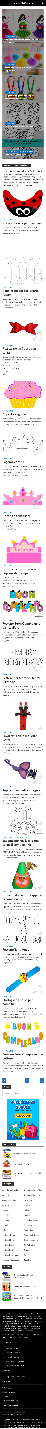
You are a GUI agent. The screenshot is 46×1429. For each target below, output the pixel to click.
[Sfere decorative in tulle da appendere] (23, 61)
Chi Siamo (21, 1335)
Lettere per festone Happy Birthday (21, 680)
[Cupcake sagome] (23, 394)
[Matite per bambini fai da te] (6, 1286)
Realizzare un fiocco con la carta (20, 350)
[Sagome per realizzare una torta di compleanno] (23, 820)
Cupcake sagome (14, 414)
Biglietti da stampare (10, 1401)
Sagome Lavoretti (20, 837)
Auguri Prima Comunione (15, 1377)
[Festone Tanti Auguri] (23, 929)
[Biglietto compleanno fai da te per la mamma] (23, 28)
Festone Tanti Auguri (16, 949)
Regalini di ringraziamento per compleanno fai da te (19, 97)
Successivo (42, 1080)
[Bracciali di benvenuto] (23, 145)
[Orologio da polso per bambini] (23, 980)
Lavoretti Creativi (23, 3)
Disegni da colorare (9, 1396)
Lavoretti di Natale (12, 1348)
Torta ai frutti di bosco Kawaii (19, 126)
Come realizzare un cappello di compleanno (22, 897)
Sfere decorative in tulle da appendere (18, 69)
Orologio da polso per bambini (17, 1002)
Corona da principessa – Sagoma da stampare (19, 571)
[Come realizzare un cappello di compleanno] (23, 875)
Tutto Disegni (7, 1388)
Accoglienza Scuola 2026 (15, 1365)
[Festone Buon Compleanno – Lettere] (23, 1034)
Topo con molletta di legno (21, 790)
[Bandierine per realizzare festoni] (23, 270)
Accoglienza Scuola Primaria (25, 1164)
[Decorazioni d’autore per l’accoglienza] (6, 1276)
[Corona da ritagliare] (23, 495)
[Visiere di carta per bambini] (23, 203)
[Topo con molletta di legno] (23, 770)
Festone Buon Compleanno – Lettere (22, 1056)
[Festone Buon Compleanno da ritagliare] (23, 603)
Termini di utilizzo (9, 1337)
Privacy (20, 1337)
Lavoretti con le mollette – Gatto (20, 737)
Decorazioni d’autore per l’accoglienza (24, 1276)
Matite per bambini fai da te (25, 1286)
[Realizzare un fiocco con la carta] (23, 328)
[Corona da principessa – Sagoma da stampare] (23, 549)
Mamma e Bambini (9, 1392)
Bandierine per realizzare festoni (20, 292)
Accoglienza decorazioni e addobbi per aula (28, 1174)
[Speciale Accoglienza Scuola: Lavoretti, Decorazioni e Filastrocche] (6, 1296)
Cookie (26, 1337)
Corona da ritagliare (16, 515)
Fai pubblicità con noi (34, 1335)
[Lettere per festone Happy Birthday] (23, 658)
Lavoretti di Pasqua (13, 1353)
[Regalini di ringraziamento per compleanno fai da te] (23, 89)
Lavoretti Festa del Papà (15, 1357)
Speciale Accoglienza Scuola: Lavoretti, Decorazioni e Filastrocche (28, 1296)
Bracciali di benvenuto (15, 154)
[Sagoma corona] (23, 442)
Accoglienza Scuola (13, 151)
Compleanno (10, 36)
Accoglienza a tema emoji (24, 1154)
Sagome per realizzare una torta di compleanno (20, 842)
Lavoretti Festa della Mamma (16, 1361)
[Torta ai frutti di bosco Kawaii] (23, 117)
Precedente (4, 1080)
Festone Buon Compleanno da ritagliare (21, 625)
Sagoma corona (13, 462)
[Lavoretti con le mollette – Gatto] (23, 715)
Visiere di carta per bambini (21, 223)
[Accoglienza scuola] (23, 1119)
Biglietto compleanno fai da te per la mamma (21, 41)
